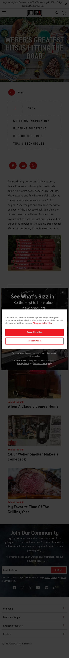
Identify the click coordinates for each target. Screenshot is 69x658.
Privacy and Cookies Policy (42, 323)
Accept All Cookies (34, 332)
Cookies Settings (34, 341)
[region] (34, 329)
